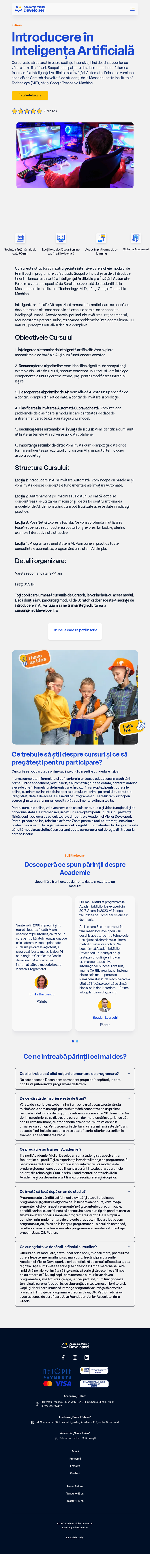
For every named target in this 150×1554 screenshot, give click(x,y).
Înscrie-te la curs (30, 95)
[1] (77, 1041)
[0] (73, 1041)
